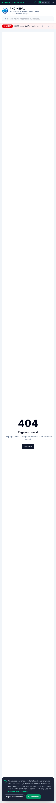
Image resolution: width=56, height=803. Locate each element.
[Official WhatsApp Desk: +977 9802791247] (35, 2)
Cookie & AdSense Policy (18, 791)
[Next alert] (52, 26)
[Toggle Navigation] (51, 10)
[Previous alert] (45, 26)
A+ (43, 2)
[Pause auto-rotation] (42, 26)
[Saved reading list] (53, 2)
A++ (47, 2)
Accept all (35, 797)
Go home (28, 446)
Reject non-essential (14, 797)
